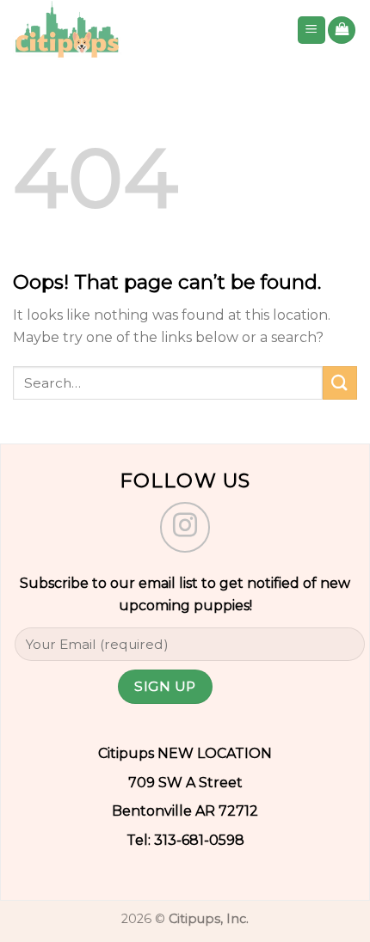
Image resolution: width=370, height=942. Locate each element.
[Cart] (341, 30)
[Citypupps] (141, 30)
